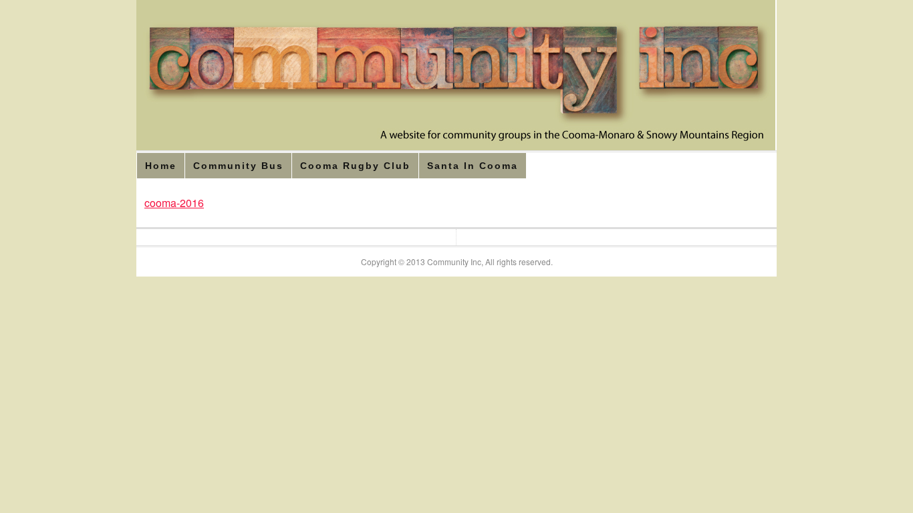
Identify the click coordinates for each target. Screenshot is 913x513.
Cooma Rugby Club (355, 165)
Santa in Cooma (472, 165)
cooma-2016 (174, 202)
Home (160, 165)
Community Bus (238, 165)
